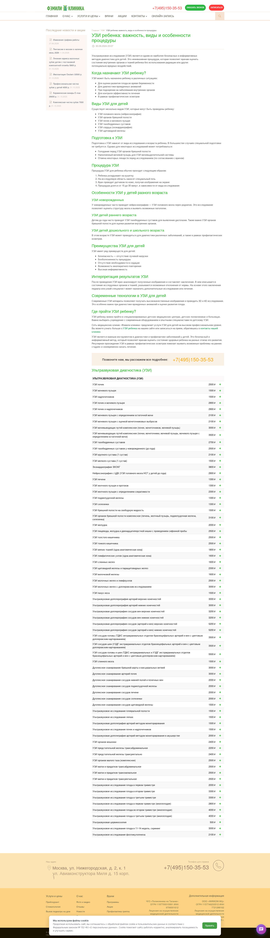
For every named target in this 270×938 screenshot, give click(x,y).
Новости (80, 911)
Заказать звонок (195, 7)
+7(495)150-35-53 (167, 7)
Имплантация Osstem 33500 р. (67, 74)
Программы (113, 901)
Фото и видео (83, 901)
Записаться (216, 7)
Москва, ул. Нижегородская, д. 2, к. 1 (89, 868)
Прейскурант (52, 901)
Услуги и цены (88, 16)
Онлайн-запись (163, 16)
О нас (66, 16)
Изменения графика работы (66, 39)
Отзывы (80, 906)
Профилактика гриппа (118, 911)
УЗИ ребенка (130, 328)
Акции (122, 16)
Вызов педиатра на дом (58, 911)
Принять (209, 925)
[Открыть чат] (261, 929)
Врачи (109, 16)
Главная (52, 16)
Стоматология (53, 906)
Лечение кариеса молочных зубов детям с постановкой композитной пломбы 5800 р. (64, 62)
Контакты (138, 16)
